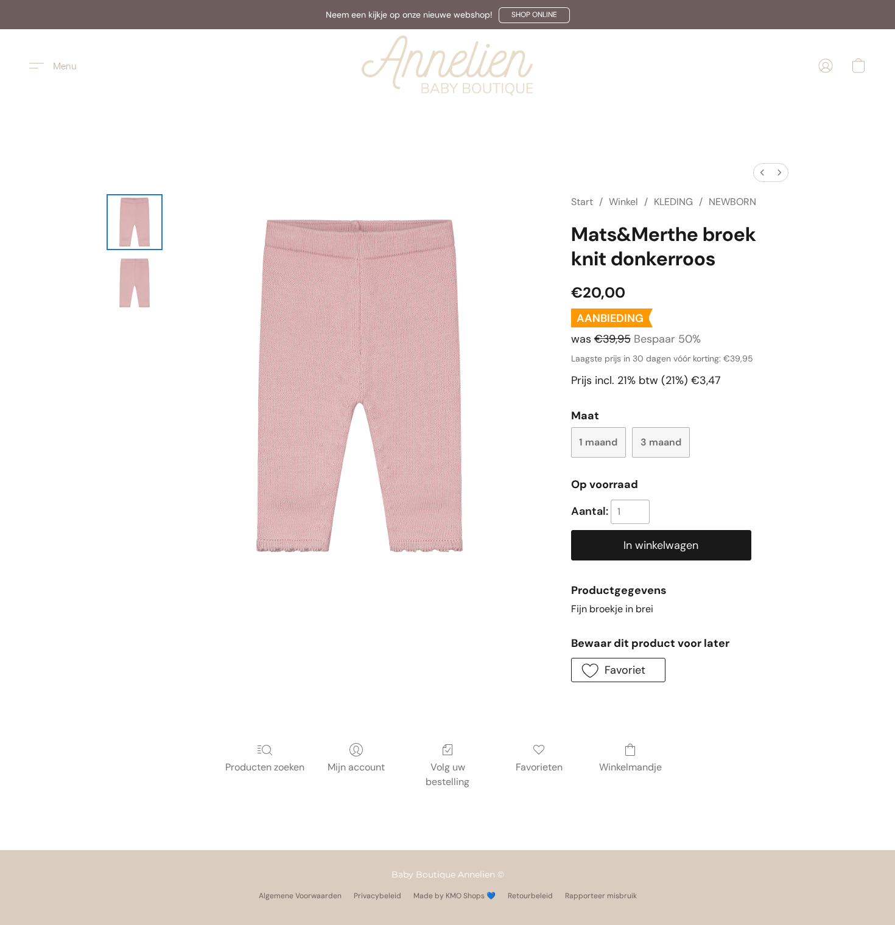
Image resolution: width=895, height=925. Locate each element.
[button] (534, 15)
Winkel (623, 201)
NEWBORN (732, 201)
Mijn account (356, 767)
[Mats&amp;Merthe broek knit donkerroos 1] (135, 283)
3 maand (661, 442)
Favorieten (539, 767)
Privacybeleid (377, 896)
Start (582, 201)
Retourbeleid (530, 896)
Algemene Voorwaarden (300, 896)
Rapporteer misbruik (601, 896)
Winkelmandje (630, 767)
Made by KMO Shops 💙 (454, 896)
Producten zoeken (264, 767)
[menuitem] (762, 172)
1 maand (598, 442)
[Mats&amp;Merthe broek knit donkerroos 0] (135, 222)
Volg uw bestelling (447, 774)
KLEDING (673, 201)
